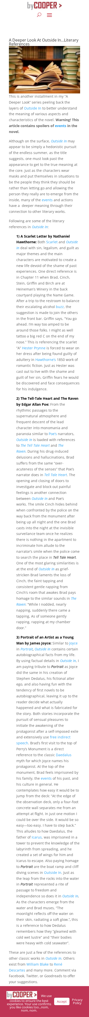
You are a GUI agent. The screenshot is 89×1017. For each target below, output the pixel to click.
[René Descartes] (25, 970)
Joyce (73, 643)
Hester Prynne (33, 348)
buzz (60, 306)
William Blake (37, 964)
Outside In (32, 108)
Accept (62, 1001)
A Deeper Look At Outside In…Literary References (43, 42)
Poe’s (53, 433)
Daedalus (63, 754)
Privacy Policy (77, 1001)
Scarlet (52, 242)
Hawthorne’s (45, 359)
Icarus (37, 837)
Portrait (27, 649)
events (60, 125)
